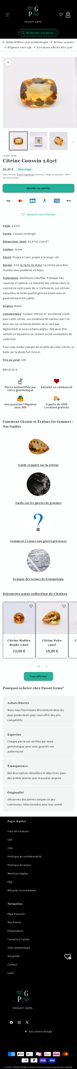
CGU (10, 848)
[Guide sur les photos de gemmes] (38, 484)
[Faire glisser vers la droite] (73, 142)
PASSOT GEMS (20, 1067)
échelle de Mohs (31, 265)
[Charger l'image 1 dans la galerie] (18, 141)
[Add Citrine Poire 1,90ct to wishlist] (64, 606)
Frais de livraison (18, 831)
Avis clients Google (40, 1031)
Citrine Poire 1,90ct (52, 642)
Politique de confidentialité (24, 856)
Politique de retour (19, 865)
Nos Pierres (14, 922)
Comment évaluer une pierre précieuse (38, 541)
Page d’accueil (16, 914)
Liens (10, 973)
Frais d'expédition (26, 174)
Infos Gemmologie (18, 947)
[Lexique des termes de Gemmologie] (38, 560)
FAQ (9, 882)
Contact (12, 964)
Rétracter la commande (21, 890)
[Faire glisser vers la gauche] (4, 142)
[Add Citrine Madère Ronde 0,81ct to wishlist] (31, 606)
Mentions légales (17, 873)
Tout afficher (38, 676)
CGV (9, 839)
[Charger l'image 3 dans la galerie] (58, 141)
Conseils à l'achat (18, 939)
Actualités (13, 956)
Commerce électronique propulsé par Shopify (49, 1067)
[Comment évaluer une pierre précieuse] (38, 522)
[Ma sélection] (61, 14)
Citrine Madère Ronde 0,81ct (18, 642)
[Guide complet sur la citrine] (38, 446)
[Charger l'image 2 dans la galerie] (38, 141)
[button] (7, 14)
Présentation (15, 931)
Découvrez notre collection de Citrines (35, 594)
